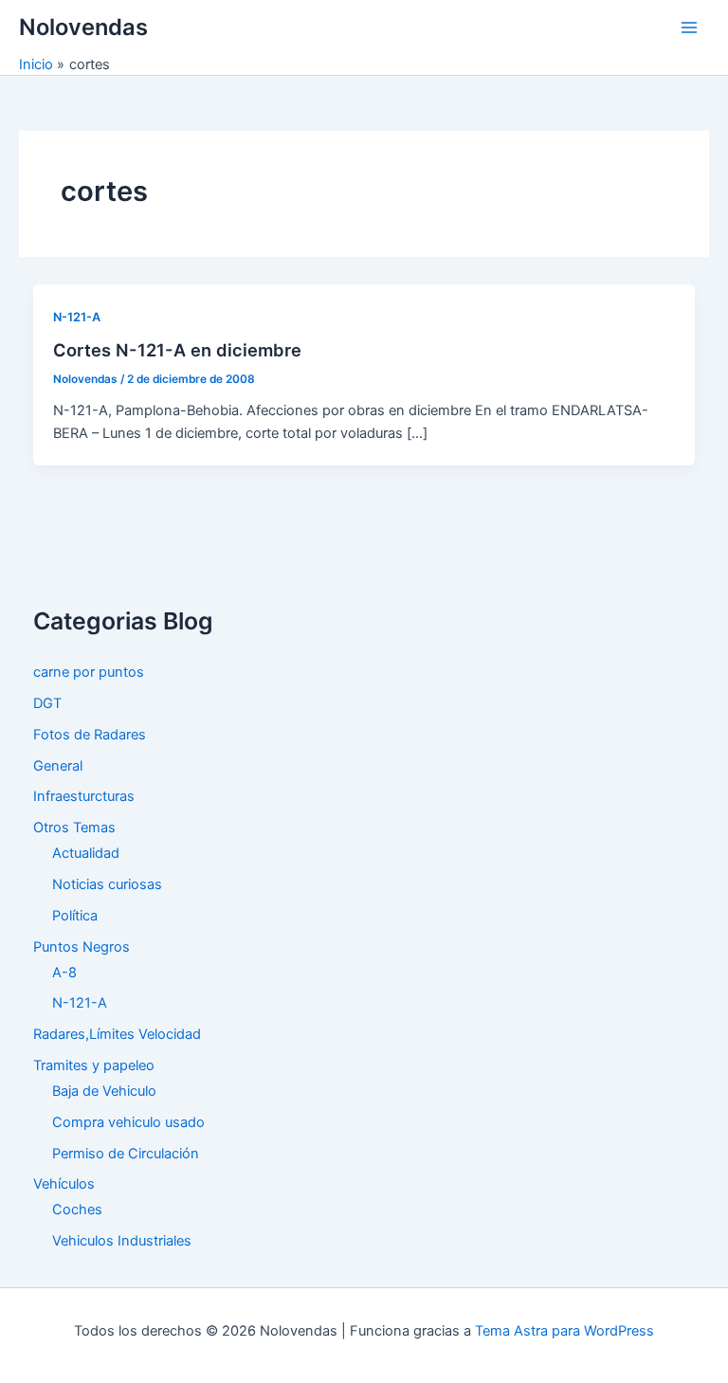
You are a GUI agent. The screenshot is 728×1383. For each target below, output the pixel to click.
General (57, 765)
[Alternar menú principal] (689, 27)
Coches (77, 1209)
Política (75, 915)
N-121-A (76, 317)
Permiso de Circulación (125, 1153)
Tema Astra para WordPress (564, 1330)
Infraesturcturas (84, 796)
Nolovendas (83, 27)
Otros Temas (74, 827)
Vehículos (64, 1183)
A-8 (64, 972)
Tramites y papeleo (94, 1065)
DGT (47, 703)
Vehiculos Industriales (121, 1240)
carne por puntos (88, 672)
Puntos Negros (81, 946)
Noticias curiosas (107, 884)
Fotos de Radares (89, 734)
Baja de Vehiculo (104, 1091)
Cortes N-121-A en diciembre (177, 349)
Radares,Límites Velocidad (117, 1034)
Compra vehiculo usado (128, 1122)
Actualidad (85, 853)
